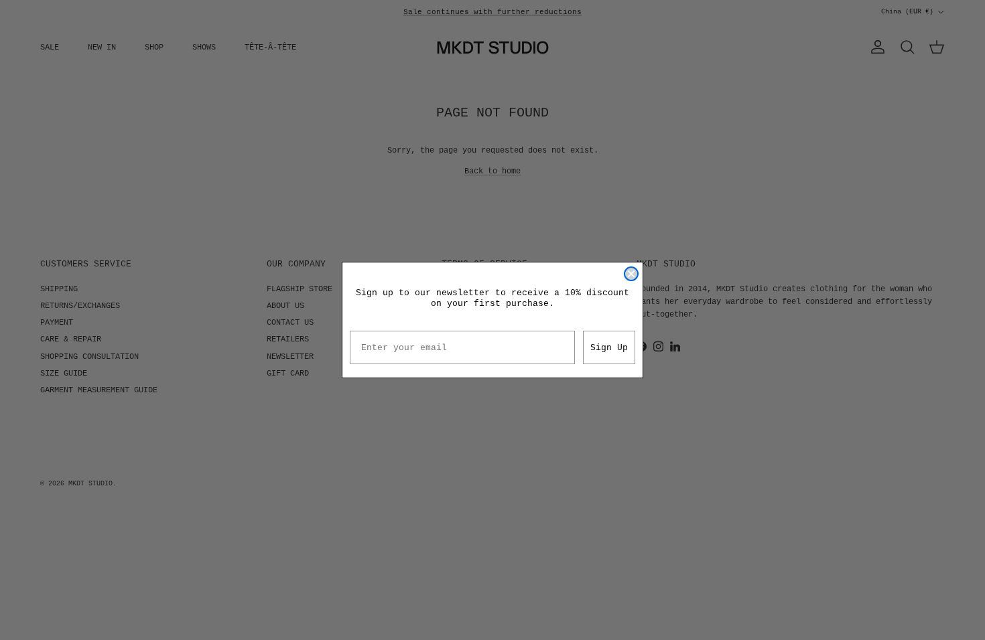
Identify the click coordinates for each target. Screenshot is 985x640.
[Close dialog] (631, 274)
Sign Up (609, 348)
